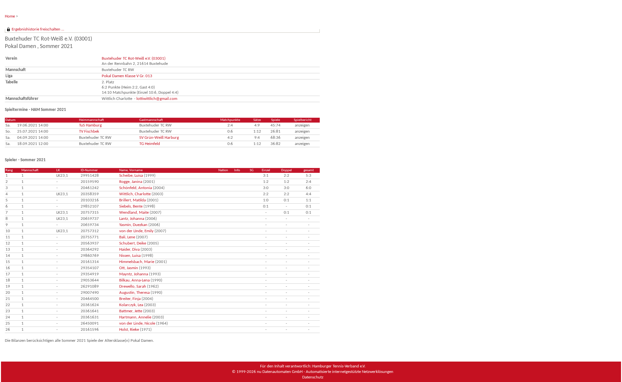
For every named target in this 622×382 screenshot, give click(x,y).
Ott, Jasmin (128, 268)
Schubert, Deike (132, 243)
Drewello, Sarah (132, 286)
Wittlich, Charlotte (135, 194)
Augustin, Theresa (134, 293)
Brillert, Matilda (132, 200)
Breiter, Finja (130, 299)
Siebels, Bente (131, 206)
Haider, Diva (129, 249)
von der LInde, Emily (136, 231)
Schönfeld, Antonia (135, 188)
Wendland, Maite (134, 212)
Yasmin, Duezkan (133, 225)
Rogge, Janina (130, 182)
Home (10, 16)
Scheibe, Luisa (131, 175)
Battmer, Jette (130, 311)
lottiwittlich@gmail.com (156, 99)
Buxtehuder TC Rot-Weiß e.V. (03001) (134, 58)
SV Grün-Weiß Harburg (159, 138)
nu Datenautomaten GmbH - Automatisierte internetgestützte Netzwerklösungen (325, 372)
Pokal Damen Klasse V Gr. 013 (127, 76)
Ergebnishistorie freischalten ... (38, 29)
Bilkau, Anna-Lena (134, 280)
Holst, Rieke (129, 330)
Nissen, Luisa (130, 256)
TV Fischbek (89, 131)
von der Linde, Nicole (137, 323)
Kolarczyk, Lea (131, 305)
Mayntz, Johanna (133, 274)
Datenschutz (312, 377)
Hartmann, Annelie (135, 317)
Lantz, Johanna (131, 219)
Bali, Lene (127, 237)
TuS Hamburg (90, 125)
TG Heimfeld (149, 144)
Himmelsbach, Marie (136, 262)
